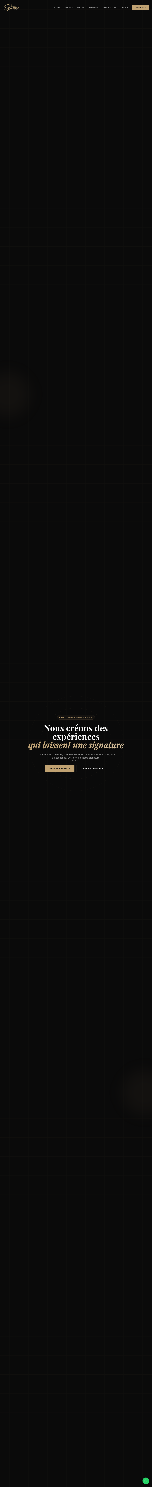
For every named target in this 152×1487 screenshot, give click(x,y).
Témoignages (109, 8)
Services (81, 8)
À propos (69, 8)
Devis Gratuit (140, 8)
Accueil (57, 8)
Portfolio (94, 8)
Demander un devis (58, 768)
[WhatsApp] (145, 1481)
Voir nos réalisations (93, 768)
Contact (124, 8)
